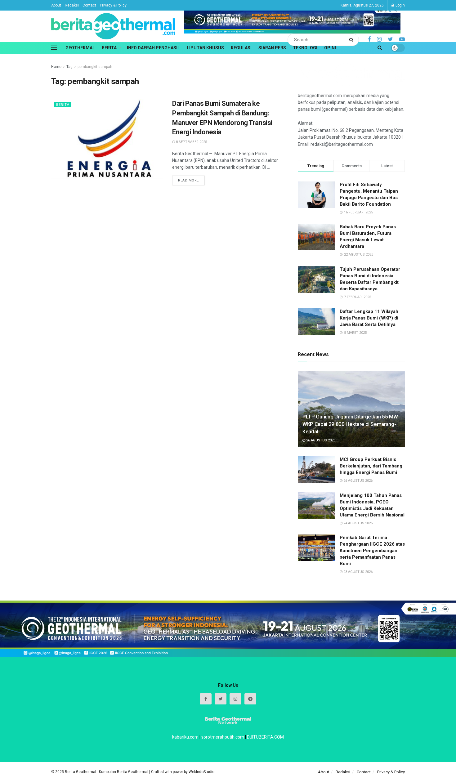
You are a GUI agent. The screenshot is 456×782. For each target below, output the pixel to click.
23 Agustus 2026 (357, 572)
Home (56, 67)
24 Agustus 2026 (357, 523)
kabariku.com (185, 737)
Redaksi (72, 5)
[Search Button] (352, 40)
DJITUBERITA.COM (265, 737)
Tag (69, 67)
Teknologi (305, 47)
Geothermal (80, 47)
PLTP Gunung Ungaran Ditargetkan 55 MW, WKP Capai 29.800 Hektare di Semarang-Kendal (350, 424)
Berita (109, 47)
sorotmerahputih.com (222, 737)
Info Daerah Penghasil (153, 47)
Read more (188, 180)
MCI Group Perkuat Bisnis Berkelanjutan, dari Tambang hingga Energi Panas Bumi (371, 466)
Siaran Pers (272, 47)
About (56, 5)
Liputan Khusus (205, 47)
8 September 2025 (191, 142)
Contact (89, 5)
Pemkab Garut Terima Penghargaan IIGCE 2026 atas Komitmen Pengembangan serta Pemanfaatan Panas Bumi (372, 550)
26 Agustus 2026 (320, 440)
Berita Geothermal (81, 772)
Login (400, 5)
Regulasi (241, 47)
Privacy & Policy (113, 5)
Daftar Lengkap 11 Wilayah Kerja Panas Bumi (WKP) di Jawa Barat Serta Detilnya (369, 318)
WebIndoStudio (201, 772)
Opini (330, 47)
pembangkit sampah (95, 67)
